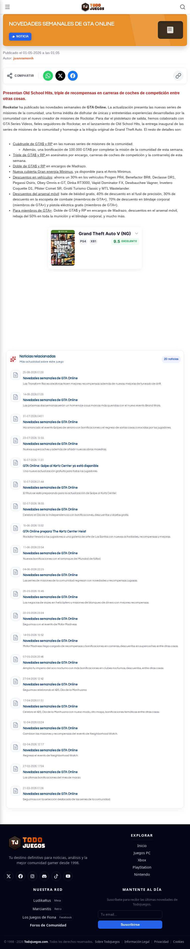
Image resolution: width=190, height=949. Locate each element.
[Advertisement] (43, 315)
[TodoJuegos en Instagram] (32, 876)
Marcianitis (42, 908)
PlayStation (142, 867)
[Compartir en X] (60, 76)
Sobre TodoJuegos (107, 942)
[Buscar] (182, 6)
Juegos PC (142, 852)
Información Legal (136, 942)
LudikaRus (42, 900)
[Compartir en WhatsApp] (48, 76)
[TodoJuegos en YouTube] (68, 876)
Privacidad (161, 942)
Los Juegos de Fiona (39, 917)
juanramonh (23, 58)
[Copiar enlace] (178, 76)
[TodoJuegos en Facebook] (20, 876)
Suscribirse (130, 924)
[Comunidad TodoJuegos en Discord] (44, 876)
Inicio (142, 845)
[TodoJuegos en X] (8, 876)
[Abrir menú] (7, 6)
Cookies (178, 942)
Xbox (142, 860)
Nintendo (142, 874)
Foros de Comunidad (48, 925)
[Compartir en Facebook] (73, 76)
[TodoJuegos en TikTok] (56, 876)
